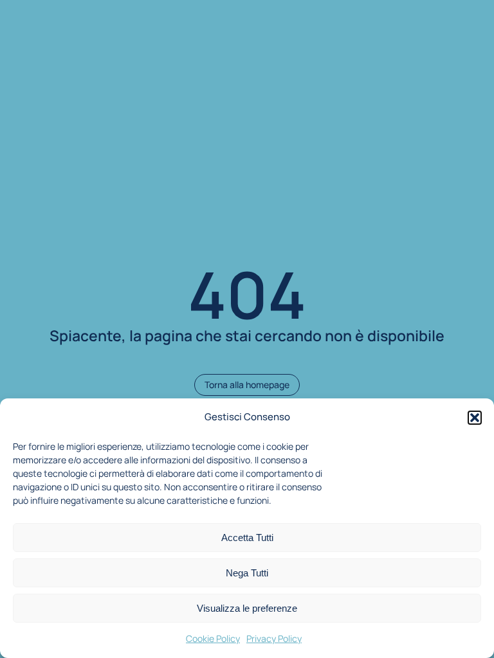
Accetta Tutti (247, 537)
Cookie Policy (213, 638)
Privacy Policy (274, 638)
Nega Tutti (247, 572)
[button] (474, 417)
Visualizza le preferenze (247, 608)
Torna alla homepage (247, 384)
